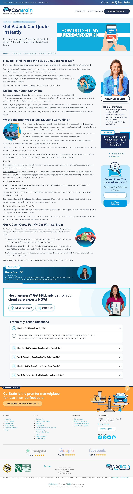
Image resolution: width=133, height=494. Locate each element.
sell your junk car (29, 86)
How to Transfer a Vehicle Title (46, 428)
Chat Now (47, 308)
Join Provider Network (81, 423)
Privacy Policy (40, 430)
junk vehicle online (18, 95)
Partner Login (78, 419)
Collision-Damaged (117, 153)
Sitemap (38, 423)
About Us (8, 419)
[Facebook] (100, 437)
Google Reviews (66, 452)
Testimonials (9, 423)
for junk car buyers (24, 199)
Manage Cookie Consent (120, 477)
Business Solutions (80, 421)
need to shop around (74, 112)
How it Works (9, 421)
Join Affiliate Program (81, 425)
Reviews (47, 466)
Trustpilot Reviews (35, 452)
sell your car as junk (50, 69)
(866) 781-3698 (120, 2)
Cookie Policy (40, 438)
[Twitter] (109, 437)
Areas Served (80, 11)
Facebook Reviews (97, 452)
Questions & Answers (43, 421)
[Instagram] (105, 437)
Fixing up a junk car (10, 172)
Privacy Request (41, 436)
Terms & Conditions (42, 432)
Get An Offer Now (116, 11)
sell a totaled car (18, 144)
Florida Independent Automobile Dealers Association (7, 468)
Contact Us (39, 419)
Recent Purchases (95, 11)
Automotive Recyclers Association (23, 468)
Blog (6, 430)
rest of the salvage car (24, 219)
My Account (40, 425)
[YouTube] (114, 437)
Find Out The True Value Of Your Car (21, 404)
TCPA (37, 434)
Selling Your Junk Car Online (115, 115)
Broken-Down (115, 156)
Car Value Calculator (115, 203)
